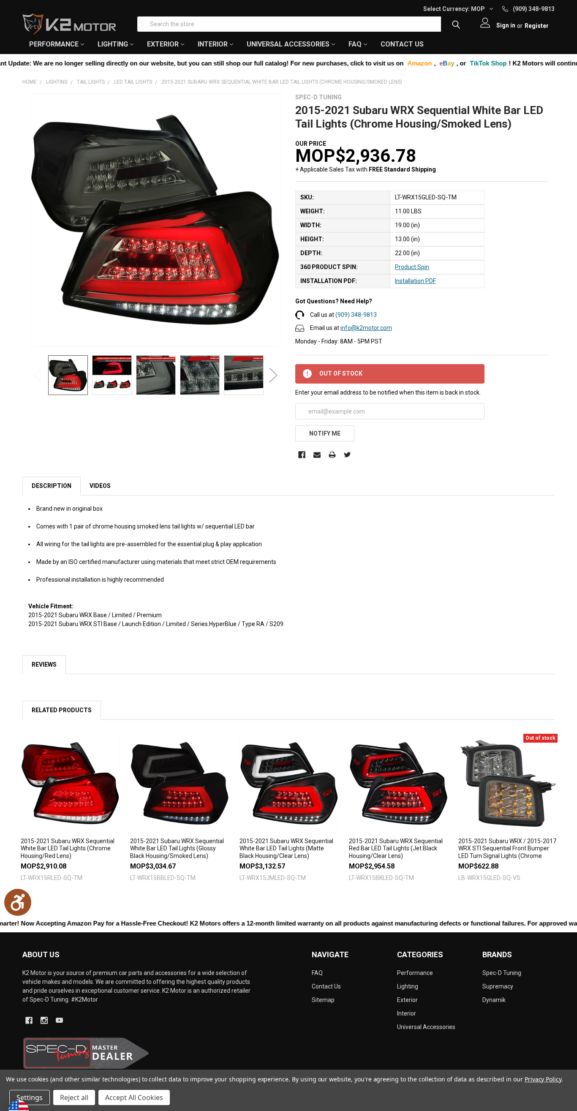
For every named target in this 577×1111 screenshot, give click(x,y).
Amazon (370, 63)
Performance (415, 972)
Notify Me (324, 433)
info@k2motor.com (366, 327)
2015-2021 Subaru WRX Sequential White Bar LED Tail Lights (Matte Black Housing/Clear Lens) (286, 848)
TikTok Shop (438, 63)
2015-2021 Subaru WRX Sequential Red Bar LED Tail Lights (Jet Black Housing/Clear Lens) (396, 848)
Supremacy (497, 986)
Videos (100, 485)
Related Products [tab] (62, 710)
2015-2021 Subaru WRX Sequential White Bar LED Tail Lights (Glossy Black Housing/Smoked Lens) (177, 848)
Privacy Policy (543, 1079)
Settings (29, 1097)
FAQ (355, 44)
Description (51, 485)
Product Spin (412, 267)
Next (273, 375)
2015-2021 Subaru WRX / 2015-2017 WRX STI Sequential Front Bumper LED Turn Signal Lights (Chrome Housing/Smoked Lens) (507, 852)
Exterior (407, 1000)
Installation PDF (415, 281)
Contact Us (402, 44)
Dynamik (494, 1000)
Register (537, 25)
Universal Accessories (426, 1027)
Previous (37, 375)
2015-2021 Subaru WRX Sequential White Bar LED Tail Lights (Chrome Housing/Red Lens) (67, 848)
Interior (406, 1013)
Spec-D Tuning (501, 972)
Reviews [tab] (44, 664)
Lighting (407, 986)
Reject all (74, 1097)
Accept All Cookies (134, 1097)
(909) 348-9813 (356, 314)
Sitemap (323, 1000)
